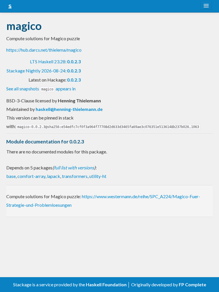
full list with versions (74, 167)
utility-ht (97, 176)
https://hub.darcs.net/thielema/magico (44, 49)
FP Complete (192, 284)
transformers (75, 176)
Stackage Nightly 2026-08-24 (36, 70)
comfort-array (31, 176)
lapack (53, 176)
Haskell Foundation (106, 284)
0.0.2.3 (74, 61)
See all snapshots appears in (41, 88)
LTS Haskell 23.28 (47, 61)
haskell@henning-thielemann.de (69, 109)
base (11, 176)
